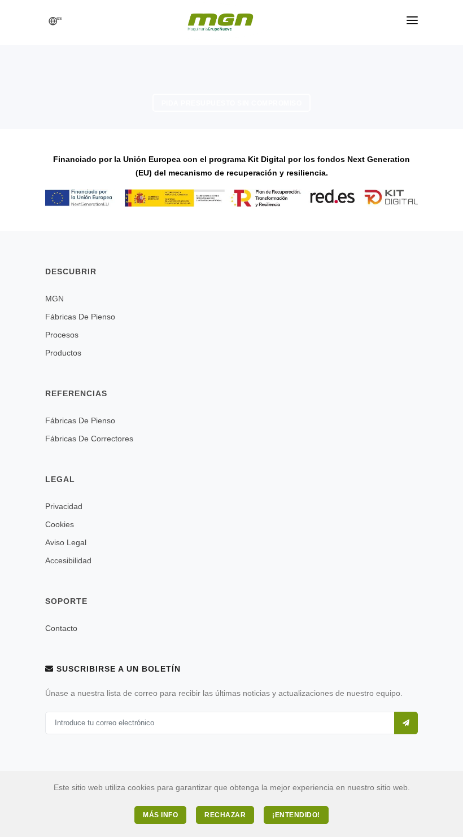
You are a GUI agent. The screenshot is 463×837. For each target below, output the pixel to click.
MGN (54, 298)
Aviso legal (65, 542)
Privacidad (63, 506)
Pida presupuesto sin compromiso (231, 103)
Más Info (160, 815)
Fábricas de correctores (89, 438)
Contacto (61, 628)
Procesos (61, 334)
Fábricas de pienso (80, 316)
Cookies (59, 524)
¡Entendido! (296, 815)
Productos (63, 352)
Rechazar (225, 815)
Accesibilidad (68, 560)
